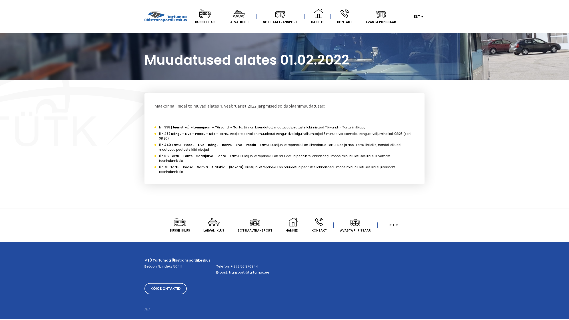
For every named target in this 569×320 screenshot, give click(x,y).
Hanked (317, 22)
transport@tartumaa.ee (249, 272)
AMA (147, 309)
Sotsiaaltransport (280, 22)
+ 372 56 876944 (244, 266)
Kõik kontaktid (165, 288)
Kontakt (344, 22)
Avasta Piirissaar (380, 22)
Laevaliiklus (239, 22)
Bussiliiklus (205, 22)
